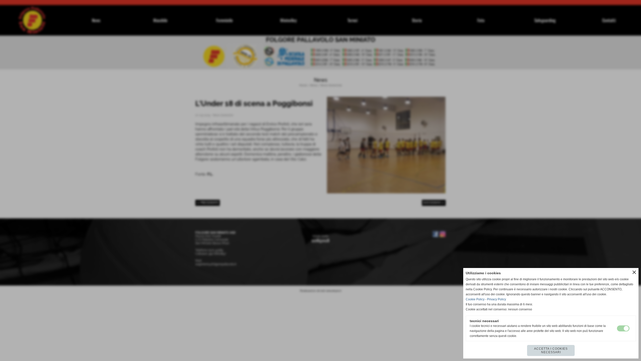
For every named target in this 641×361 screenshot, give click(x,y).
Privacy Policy (496, 299)
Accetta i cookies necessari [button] (551, 350)
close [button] (634, 272)
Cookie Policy (475, 299)
